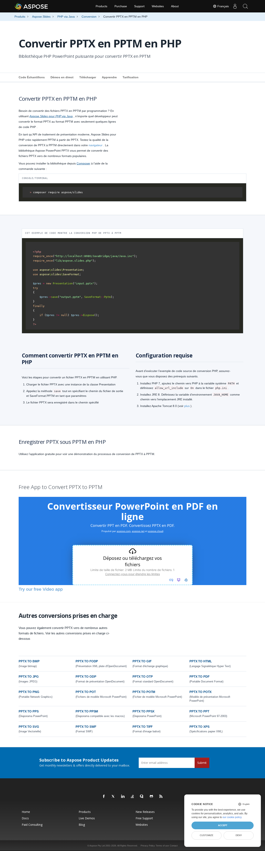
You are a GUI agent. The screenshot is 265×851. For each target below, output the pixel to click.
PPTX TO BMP (29, 661)
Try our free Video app (41, 589)
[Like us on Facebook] (104, 796)
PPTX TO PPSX (143, 711)
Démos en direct (62, 77)
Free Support (144, 818)
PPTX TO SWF (86, 726)
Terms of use (162, 845)
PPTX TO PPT (199, 711)
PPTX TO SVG (29, 726)
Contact (174, 845)
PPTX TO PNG (29, 692)
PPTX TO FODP (87, 661)
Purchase (120, 6)
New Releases (145, 812)
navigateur (95, 145)
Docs (25, 818)
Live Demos (87, 818)
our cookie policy (232, 817)
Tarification (131, 77)
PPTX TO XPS (199, 726)
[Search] (245, 6)
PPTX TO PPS (29, 711)
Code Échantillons (32, 77)
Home (26, 812)
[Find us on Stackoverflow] (132, 796)
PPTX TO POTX (200, 692)
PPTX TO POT (86, 692)
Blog (82, 825)
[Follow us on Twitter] (113, 796)
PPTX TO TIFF (142, 726)
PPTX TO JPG (29, 676)
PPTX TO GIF (141, 661)
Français (223, 6)
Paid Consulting (32, 825)
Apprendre (109, 77)
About (175, 6)
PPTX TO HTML (200, 661)
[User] (235, 6)
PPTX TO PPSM (87, 711)
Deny (239, 835)
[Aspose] (31, 6)
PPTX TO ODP (86, 676)
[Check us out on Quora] (142, 796)
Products (101, 6)
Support (139, 6)
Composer (83, 163)
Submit (202, 763)
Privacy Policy (148, 845)
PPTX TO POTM (143, 692)
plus (187, 406)
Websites (158, 6)
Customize (206, 835)
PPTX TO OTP (142, 676)
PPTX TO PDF (199, 676)
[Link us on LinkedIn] (123, 796)
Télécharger (87, 77)
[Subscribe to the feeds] (161, 796)
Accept (222, 825)
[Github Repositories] (151, 796)
